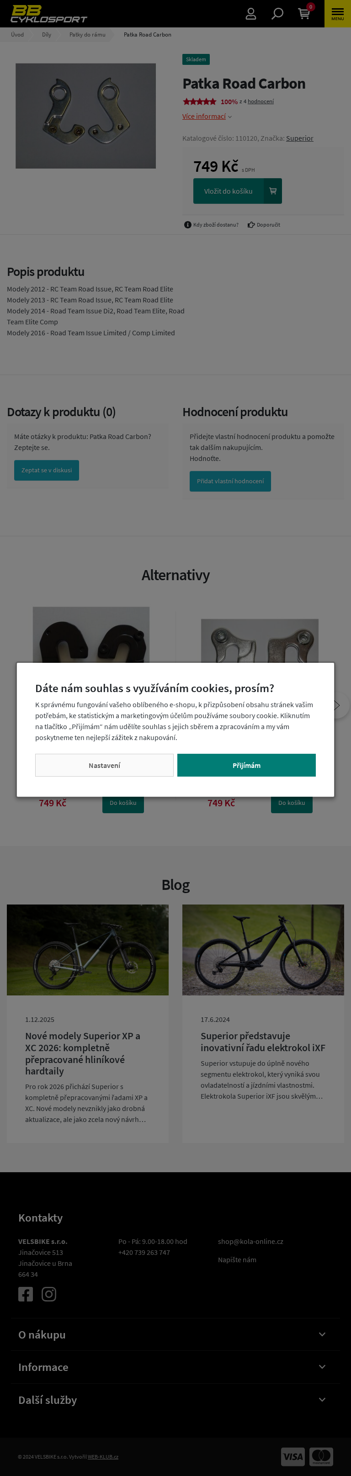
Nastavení (104, 765)
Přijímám (247, 765)
